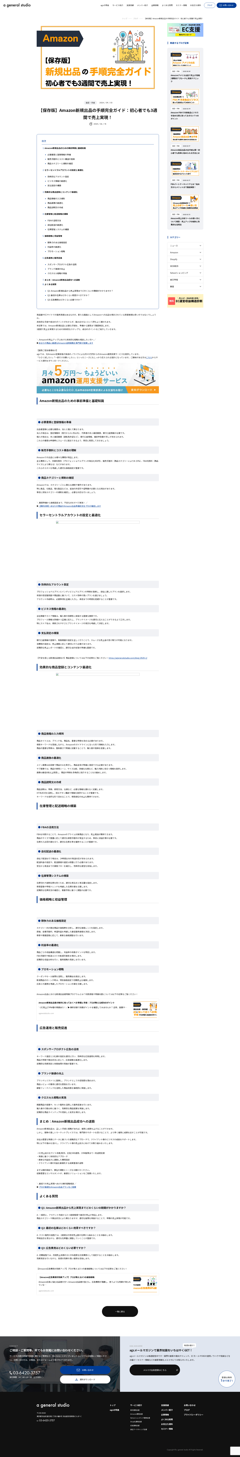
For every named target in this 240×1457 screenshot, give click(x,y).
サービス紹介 (136, 1405)
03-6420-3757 (46, 1420)
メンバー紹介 (167, 1409)
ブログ (209, 5)
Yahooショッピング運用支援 (140, 1418)
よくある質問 (167, 1419)
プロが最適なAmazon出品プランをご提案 (57, 1187)
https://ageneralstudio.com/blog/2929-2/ (128, 657)
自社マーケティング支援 (138, 1429)
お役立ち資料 (167, 1424)
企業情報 (165, 1414)
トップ (113, 1405)
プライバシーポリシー (193, 1414)
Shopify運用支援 (136, 1421)
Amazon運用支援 (136, 1414)
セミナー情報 (167, 1428)
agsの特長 (114, 1409)
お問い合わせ (190, 1405)
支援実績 (165, 1405)
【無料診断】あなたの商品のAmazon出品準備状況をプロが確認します (70, 506)
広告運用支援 (134, 1425)
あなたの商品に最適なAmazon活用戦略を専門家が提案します (66, 343)
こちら (149, 357)
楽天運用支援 (134, 1410)
